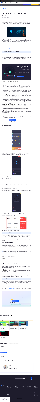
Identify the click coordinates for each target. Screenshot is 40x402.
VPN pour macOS (16, 387)
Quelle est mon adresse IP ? (22, 387)
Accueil (1, 8)
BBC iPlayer (3, 255)
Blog (3, 8)
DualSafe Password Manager (9, 394)
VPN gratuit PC (15, 388)
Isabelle (3, 17)
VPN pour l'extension (21, 322)
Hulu (2, 251)
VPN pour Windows (16, 386)
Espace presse (35, 388)
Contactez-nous (36, 387)
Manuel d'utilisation (29, 388)
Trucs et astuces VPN (2, 322)
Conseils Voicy (22, 390)
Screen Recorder (23, 391)
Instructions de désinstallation (28, 390)
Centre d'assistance (29, 386)
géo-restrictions (11, 181)
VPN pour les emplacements (7, 8)
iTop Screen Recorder (9, 387)
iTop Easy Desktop (9, 388)
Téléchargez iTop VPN (11, 288)
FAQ (27, 387)
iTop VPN (8, 386)
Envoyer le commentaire (3, 352)
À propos (35, 386)
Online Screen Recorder (9, 395)
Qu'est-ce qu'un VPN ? (23, 386)
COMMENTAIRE (2, 346)
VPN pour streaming (2, 331)
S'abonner (24, 378)
